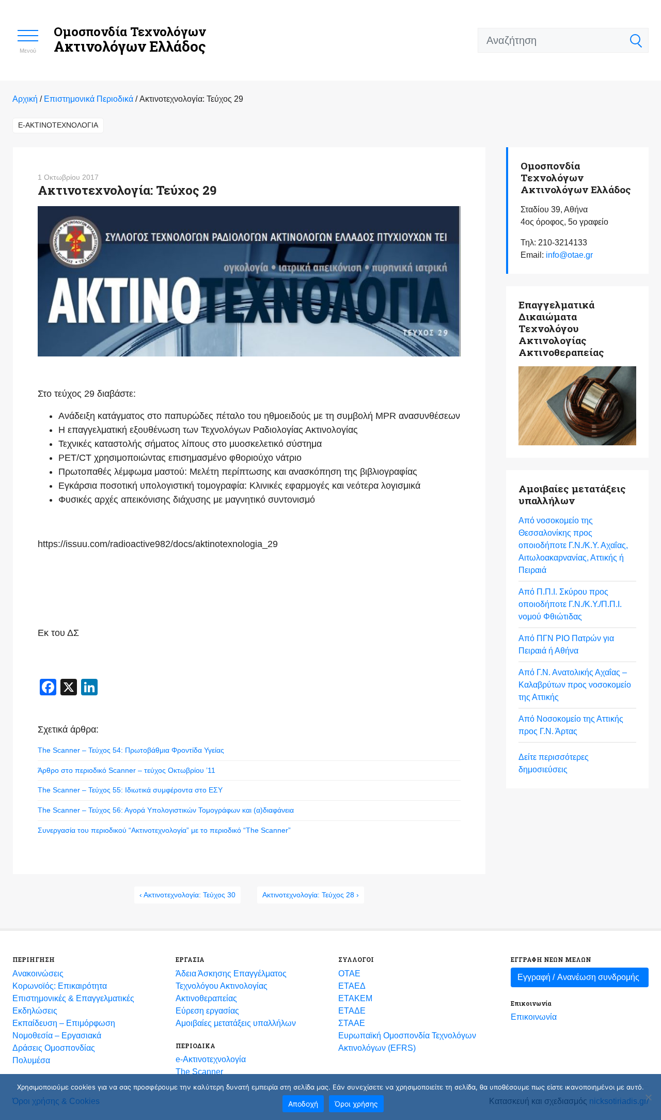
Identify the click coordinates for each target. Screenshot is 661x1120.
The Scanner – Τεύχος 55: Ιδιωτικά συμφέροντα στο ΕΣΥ (130, 790)
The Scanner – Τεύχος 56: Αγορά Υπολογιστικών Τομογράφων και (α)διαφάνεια (166, 810)
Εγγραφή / (578, 977)
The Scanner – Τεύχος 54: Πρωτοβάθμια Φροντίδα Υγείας (131, 750)
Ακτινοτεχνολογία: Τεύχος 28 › (310, 895)
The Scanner (199, 1071)
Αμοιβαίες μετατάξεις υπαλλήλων (236, 1023)
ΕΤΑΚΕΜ (355, 998)
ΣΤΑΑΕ (351, 1023)
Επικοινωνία (534, 1017)
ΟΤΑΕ (349, 973)
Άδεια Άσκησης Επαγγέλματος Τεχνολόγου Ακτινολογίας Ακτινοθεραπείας (231, 986)
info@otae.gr (569, 255)
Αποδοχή (303, 1103)
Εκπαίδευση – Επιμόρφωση (63, 1023)
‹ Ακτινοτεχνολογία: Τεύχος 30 (187, 895)
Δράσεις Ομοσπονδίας (53, 1048)
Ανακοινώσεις (38, 973)
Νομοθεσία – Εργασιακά (56, 1035)
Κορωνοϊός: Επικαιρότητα (59, 986)
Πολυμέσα (31, 1060)
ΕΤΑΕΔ (352, 986)
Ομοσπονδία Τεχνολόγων (130, 39)
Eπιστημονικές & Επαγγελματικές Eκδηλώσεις (73, 1004)
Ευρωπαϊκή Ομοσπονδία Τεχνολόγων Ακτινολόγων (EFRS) (407, 1041)
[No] (648, 1097)
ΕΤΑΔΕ (352, 1010)
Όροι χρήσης (356, 1103)
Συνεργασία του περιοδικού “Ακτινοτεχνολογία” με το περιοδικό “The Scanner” (164, 830)
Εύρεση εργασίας (207, 1010)
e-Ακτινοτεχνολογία (58, 125)
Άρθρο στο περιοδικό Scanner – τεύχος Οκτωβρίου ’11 (126, 770)
